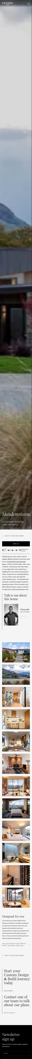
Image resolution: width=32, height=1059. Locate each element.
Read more (8, 991)
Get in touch (9, 1013)
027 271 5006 (24, 612)
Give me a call (23, 617)
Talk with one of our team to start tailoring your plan (14, 944)
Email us (16, 544)
